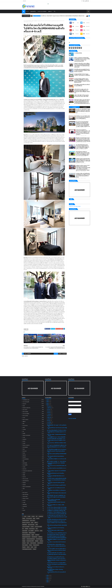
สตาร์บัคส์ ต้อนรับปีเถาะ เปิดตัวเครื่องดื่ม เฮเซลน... (56, 544)
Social (24, 417)
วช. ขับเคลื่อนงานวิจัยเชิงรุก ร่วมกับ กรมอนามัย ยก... (56, 558)
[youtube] (85, 1)
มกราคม (49, 423)
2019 (47, 580)
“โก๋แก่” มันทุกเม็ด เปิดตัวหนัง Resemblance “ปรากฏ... (55, 457)
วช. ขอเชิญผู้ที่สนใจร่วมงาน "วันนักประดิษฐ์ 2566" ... (56, 437)
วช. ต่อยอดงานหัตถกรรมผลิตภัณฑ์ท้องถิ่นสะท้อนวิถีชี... (57, 478)
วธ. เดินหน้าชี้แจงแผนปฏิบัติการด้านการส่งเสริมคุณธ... (57, 449)
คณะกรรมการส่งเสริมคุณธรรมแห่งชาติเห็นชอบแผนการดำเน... (57, 565)
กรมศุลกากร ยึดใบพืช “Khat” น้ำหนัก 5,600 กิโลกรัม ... (56, 523)
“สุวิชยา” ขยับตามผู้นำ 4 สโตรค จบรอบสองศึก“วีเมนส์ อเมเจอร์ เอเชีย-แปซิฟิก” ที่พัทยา (81, 95)
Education (24, 451)
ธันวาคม (49, 406)
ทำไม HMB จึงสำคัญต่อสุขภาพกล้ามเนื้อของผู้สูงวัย (56, 536)
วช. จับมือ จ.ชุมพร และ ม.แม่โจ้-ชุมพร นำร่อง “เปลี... (56, 515)
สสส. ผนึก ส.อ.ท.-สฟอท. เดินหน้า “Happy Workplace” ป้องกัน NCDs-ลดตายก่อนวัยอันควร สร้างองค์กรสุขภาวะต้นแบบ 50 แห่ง (37, 15)
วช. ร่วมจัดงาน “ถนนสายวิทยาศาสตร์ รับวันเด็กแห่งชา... (56, 542)
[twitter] (83, 1)
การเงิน (24, 437)
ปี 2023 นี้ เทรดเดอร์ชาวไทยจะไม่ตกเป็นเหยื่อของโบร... (56, 451)
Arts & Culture (25, 478)
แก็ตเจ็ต (24, 474)
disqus (60, 353)
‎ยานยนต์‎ (24, 443)
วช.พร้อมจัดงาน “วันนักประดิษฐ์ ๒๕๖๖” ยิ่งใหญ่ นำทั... (57, 512)
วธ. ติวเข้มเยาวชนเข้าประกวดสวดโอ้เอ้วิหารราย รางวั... (56, 469)
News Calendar (25, 411)
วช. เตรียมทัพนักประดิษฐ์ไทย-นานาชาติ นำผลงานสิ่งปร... (56, 459)
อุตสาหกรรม (24, 468)
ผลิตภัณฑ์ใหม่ (33, 11)
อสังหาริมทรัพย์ (28, 20)
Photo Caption (25, 415)
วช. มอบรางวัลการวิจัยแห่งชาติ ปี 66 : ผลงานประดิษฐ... (57, 507)
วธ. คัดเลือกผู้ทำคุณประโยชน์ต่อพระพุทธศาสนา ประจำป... (56, 432)
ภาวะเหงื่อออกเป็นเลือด (78, 53)
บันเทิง (24, 449)
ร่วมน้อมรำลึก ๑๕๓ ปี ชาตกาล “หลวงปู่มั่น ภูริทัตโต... (56, 562)
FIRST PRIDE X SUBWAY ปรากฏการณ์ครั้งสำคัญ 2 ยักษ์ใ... (56, 540)
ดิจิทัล (34, 518)
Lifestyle (24, 476)
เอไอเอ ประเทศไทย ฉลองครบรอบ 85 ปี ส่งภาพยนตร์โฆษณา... (56, 551)
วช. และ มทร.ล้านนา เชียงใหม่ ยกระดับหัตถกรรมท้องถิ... (56, 443)
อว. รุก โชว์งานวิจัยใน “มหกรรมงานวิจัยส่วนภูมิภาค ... (56, 548)
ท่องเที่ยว (24, 433)
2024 (47, 403)
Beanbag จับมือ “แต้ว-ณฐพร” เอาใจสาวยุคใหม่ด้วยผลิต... (56, 426)
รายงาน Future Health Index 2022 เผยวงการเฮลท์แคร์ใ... (57, 517)
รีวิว (54, 11)
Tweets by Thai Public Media (74, 206)
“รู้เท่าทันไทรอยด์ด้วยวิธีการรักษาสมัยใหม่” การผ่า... (56, 438)
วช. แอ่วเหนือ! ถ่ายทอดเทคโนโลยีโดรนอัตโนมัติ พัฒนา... (55, 483)
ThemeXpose (28, 586)
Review (24, 510)
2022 (47, 575)
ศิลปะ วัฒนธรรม (25, 492)
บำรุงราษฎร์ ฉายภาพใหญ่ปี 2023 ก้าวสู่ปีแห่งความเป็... (57, 445)
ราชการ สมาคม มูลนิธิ (26, 401)
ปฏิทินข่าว (50, 11)
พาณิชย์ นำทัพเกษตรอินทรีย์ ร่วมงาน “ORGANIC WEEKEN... (56, 463)
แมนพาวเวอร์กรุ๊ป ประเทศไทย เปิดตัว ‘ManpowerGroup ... (53, 500)
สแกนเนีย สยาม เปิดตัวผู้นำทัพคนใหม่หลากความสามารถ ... (55, 476)
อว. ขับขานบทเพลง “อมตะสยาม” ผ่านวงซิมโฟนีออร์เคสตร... (56, 471)
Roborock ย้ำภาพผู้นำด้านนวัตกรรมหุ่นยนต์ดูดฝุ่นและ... (56, 497)
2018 (47, 581)
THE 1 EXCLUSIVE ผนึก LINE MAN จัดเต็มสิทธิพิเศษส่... (57, 537)
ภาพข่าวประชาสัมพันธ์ (42, 11)
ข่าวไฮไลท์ (74, 107)
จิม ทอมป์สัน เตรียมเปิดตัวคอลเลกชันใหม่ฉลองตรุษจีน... (57, 519)
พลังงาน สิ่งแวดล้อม (25, 494)
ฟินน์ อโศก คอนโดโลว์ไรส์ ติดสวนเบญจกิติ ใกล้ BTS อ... (56, 486)
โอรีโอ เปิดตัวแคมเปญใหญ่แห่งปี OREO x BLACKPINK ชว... (57, 526)
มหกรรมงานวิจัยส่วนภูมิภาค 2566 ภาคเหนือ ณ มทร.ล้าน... (55, 531)
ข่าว (27, 11)
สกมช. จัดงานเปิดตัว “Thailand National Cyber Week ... (56, 435)
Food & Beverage (39, 538)
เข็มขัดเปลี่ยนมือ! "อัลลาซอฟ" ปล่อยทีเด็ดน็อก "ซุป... (56, 495)
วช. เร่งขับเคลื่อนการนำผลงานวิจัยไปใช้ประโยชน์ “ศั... (57, 532)
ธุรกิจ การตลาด (25, 409)
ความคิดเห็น (85, 107)
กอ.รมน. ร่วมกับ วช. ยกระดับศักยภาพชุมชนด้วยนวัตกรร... (56, 546)
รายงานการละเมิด (72, 418)
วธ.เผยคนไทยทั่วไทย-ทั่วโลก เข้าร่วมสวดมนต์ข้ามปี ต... (56, 572)
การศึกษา (24, 466)
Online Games (25, 496)
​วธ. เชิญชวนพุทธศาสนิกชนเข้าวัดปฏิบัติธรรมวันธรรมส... (56, 441)
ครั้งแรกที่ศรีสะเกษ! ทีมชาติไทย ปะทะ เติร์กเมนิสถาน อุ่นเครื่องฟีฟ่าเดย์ (82, 85)
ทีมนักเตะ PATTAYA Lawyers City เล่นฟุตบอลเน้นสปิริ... (56, 493)
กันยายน (49, 411)
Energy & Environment (27, 486)
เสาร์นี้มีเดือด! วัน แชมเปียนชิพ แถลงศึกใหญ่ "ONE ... (56, 510)
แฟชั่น (23, 488)
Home (25, 20)
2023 (47, 404)
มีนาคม (48, 420)
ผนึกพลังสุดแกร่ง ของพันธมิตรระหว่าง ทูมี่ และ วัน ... (56, 521)
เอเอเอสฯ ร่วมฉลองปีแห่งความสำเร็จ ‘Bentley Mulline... (55, 528)
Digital (24, 453)
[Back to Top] (89, 586)
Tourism (24, 429)
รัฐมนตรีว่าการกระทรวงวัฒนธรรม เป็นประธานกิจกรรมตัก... (55, 567)
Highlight (35, 20)
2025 (47, 401)
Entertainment (25, 447)
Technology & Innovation (27, 470)
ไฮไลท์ (32, 20)
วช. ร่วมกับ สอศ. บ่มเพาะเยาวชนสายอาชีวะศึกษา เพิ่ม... (57, 513)
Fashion (24, 484)
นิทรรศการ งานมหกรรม (26, 445)
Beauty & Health (25, 419)
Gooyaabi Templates (40, 586)
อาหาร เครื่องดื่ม (30, 530)
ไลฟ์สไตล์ (24, 482)
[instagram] (86, 1)
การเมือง (24, 502)
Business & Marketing (26, 407)
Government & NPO (67, 15)
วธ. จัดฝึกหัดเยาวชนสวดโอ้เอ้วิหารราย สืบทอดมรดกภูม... (56, 491)
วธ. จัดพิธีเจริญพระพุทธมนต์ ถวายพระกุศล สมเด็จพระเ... (56, 555)
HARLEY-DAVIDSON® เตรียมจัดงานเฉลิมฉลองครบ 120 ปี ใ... (56, 561)
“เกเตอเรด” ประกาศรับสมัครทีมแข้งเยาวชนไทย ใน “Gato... (56, 480)
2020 (47, 578)
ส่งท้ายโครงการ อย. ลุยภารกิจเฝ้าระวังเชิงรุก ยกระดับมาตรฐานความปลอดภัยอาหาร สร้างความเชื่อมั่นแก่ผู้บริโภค (83, 117)
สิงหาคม (49, 412)
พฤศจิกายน (49, 407)
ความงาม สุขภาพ (25, 425)
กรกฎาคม (49, 414)
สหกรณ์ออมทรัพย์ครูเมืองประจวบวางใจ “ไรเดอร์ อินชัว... (56, 447)
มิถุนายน (49, 415)
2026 (47, 400)
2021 (47, 577)
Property (39, 20)
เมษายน (48, 419)
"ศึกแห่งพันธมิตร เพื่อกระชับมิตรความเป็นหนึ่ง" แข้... (56, 534)
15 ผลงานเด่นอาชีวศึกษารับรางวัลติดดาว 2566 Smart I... (55, 505)
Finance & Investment (26, 435)
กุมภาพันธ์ (49, 422)
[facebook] (82, 1)
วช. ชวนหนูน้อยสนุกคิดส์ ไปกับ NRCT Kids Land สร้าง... (56, 503)
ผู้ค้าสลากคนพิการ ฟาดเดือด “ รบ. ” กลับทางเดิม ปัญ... (56, 461)
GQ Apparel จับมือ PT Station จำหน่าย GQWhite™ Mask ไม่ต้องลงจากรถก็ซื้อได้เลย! (82, 74)
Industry (24, 455)
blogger (56, 353)
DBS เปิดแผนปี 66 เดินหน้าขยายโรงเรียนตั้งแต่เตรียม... (55, 474)
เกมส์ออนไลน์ (25, 506)
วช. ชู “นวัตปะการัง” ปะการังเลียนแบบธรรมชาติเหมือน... (56, 488)
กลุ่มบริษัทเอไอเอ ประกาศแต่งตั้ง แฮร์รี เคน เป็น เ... (56, 557)
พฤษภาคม (49, 417)
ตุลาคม (48, 409)
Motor (24, 441)
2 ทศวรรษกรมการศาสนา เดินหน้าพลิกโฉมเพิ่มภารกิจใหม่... (56, 466)
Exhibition (24, 439)
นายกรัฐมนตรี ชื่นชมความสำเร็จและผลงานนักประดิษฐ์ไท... (57, 428)
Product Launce (25, 498)
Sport (24, 427)
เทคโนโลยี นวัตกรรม (26, 480)
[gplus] (88, 1)
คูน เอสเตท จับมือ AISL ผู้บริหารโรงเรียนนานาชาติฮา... (57, 430)
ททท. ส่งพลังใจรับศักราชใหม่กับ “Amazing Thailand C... (55, 570)
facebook (64, 353)
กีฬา (23, 431)
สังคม (23, 423)
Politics (24, 500)
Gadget (24, 472)
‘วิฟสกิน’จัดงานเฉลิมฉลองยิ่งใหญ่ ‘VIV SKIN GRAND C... (56, 454)
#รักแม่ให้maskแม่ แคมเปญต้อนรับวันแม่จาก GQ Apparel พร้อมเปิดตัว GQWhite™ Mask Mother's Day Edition (82, 70)
